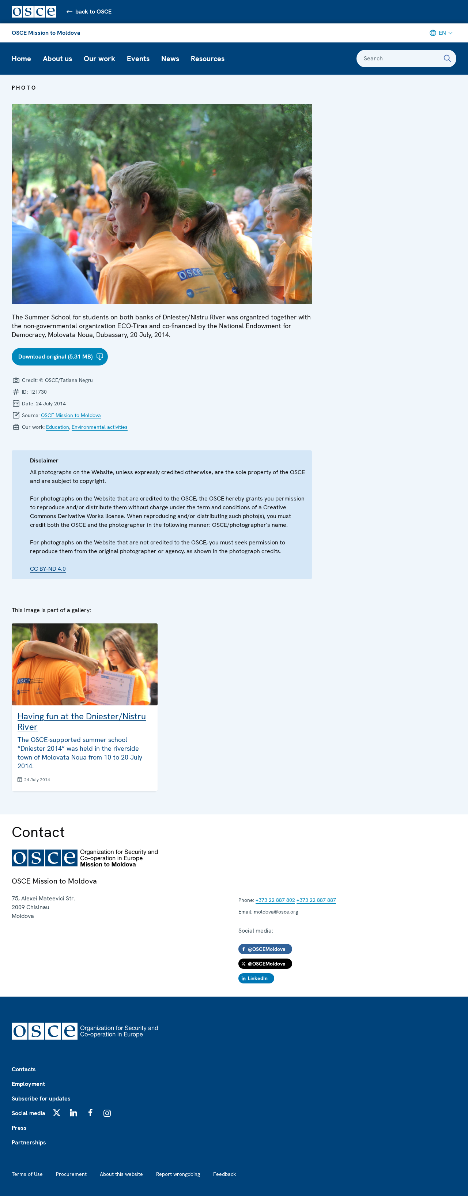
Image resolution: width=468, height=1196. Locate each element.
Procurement (71, 1174)
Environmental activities (100, 427)
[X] (56, 1112)
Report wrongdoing (178, 1174)
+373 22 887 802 (275, 900)
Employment (28, 1084)
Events (138, 58)
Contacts (24, 1069)
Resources (207, 58)
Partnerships (29, 1142)
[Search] (447, 58)
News (170, 58)
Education (57, 427)
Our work (99, 58)
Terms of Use (27, 1174)
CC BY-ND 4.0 (48, 569)
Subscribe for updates (41, 1098)
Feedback (224, 1174)
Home (21, 58)
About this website (121, 1174)
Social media (28, 1113)
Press (19, 1128)
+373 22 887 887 (316, 900)
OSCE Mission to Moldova (46, 33)
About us (57, 58)
